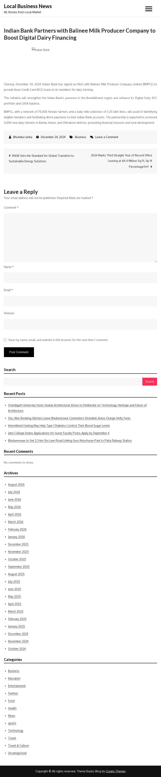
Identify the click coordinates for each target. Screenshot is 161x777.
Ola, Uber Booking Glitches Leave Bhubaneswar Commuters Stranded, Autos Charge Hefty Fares (69, 418)
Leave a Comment (106, 137)
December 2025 (18, 544)
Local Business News (28, 6)
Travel (12, 738)
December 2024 (18, 633)
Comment (11, 207)
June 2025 (14, 589)
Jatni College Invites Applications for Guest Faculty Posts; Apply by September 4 (58, 433)
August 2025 (16, 574)
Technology (15, 730)
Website (9, 313)
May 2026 (14, 507)
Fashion (13, 693)
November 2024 (18, 641)
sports (12, 723)
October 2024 (17, 648)
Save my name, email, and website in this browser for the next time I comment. (58, 340)
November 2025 (18, 551)
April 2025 (14, 604)
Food (11, 700)
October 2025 (17, 559)
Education (14, 678)
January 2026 (16, 536)
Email (8, 290)
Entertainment (17, 685)
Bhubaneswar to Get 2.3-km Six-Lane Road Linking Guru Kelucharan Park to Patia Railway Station (70, 440)
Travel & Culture (18, 745)
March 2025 (15, 611)
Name (9, 266)
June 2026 (14, 499)
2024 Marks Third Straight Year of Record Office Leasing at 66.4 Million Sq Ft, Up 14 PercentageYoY (121, 161)
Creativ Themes (116, 771)
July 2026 (14, 492)
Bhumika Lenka (22, 137)
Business (80, 137)
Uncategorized (17, 753)
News (11, 715)
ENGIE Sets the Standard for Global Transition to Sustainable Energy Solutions (41, 158)
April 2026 (14, 514)
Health (12, 708)
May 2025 (14, 596)
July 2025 (14, 581)
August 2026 (16, 484)
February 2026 (17, 529)
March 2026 (15, 521)
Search (10, 369)
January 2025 (16, 626)
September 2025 (18, 566)
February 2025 (17, 618)
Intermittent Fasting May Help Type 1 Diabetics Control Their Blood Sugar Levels (59, 425)
